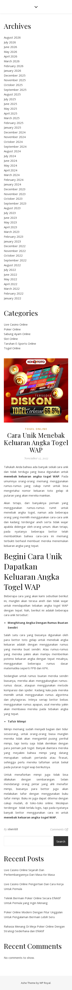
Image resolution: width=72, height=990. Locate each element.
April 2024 (10, 170)
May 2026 (10, 52)
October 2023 (13, 198)
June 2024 (10, 160)
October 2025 (13, 85)
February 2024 (13, 180)
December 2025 (15, 75)
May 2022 (10, 279)
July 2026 (10, 42)
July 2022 (10, 270)
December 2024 (15, 132)
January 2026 (12, 70)
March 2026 (12, 61)
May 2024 (10, 165)
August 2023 (12, 208)
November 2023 (15, 194)
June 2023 (10, 218)
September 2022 (15, 260)
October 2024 (13, 142)
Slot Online (11, 339)
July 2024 (10, 156)
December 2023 (15, 189)
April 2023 (10, 227)
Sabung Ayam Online (17, 334)
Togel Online (12, 348)
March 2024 (12, 175)
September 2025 (15, 90)
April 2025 (10, 113)
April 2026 (10, 56)
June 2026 (10, 47)
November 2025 (15, 80)
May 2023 (10, 222)
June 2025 (10, 104)
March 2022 (12, 288)
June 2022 (10, 274)
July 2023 (10, 213)
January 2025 (12, 127)
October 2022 (13, 255)
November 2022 (15, 251)
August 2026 (12, 37)
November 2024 (15, 137)
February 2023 (13, 236)
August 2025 (12, 94)
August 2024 (12, 151)
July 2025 (10, 99)
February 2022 (13, 293)
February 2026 (13, 66)
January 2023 (12, 241)
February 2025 (13, 123)
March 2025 (12, 118)
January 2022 (12, 298)
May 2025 (10, 108)
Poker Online (12, 329)
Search (60, 841)
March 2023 (12, 232)
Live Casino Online (16, 324)
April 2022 (10, 284)
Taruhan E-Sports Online (20, 343)
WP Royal (45, 983)
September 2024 (15, 146)
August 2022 (12, 265)
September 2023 (15, 203)
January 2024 (12, 184)
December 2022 (15, 246)
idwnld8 (13, 829)
